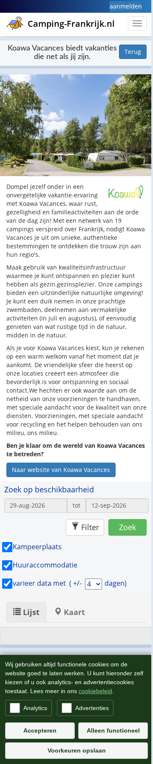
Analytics (35, 708)
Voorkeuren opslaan (77, 750)
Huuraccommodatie (45, 565)
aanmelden (126, 6)
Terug (133, 52)
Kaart (73, 612)
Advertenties (92, 708)
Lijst (30, 612)
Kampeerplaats (37, 546)
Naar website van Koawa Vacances (61, 470)
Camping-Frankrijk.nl (71, 23)
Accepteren (40, 730)
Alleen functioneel (113, 730)
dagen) (116, 583)
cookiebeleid (95, 691)
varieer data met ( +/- (48, 583)
